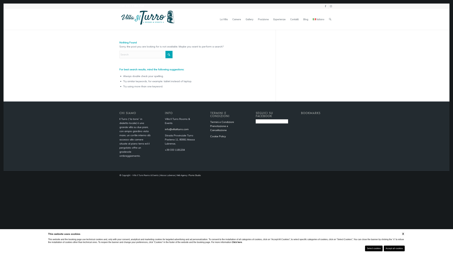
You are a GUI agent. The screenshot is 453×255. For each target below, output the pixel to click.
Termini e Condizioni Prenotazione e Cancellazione (222, 126)
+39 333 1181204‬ (131, 6)
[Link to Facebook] (325, 6)
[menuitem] (224, 19)
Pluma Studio (194, 175)
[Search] (330, 19)
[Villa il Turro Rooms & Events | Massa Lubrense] (147, 19)
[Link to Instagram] (331, 6)
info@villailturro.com (177, 129)
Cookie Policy (218, 136)
